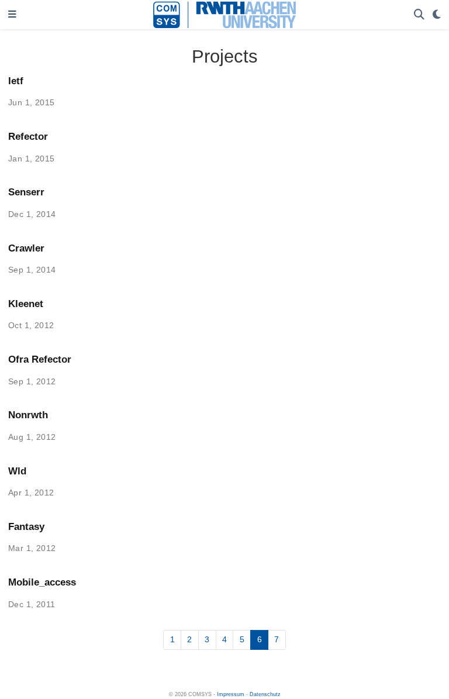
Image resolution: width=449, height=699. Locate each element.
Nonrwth (28, 415)
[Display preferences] (437, 15)
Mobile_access (42, 582)
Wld (17, 471)
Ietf (15, 81)
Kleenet (25, 303)
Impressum (230, 694)
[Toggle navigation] (12, 15)
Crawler (26, 248)
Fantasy (26, 526)
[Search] (419, 15)
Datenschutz (265, 694)
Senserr (26, 192)
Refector (28, 136)
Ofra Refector (39, 359)
